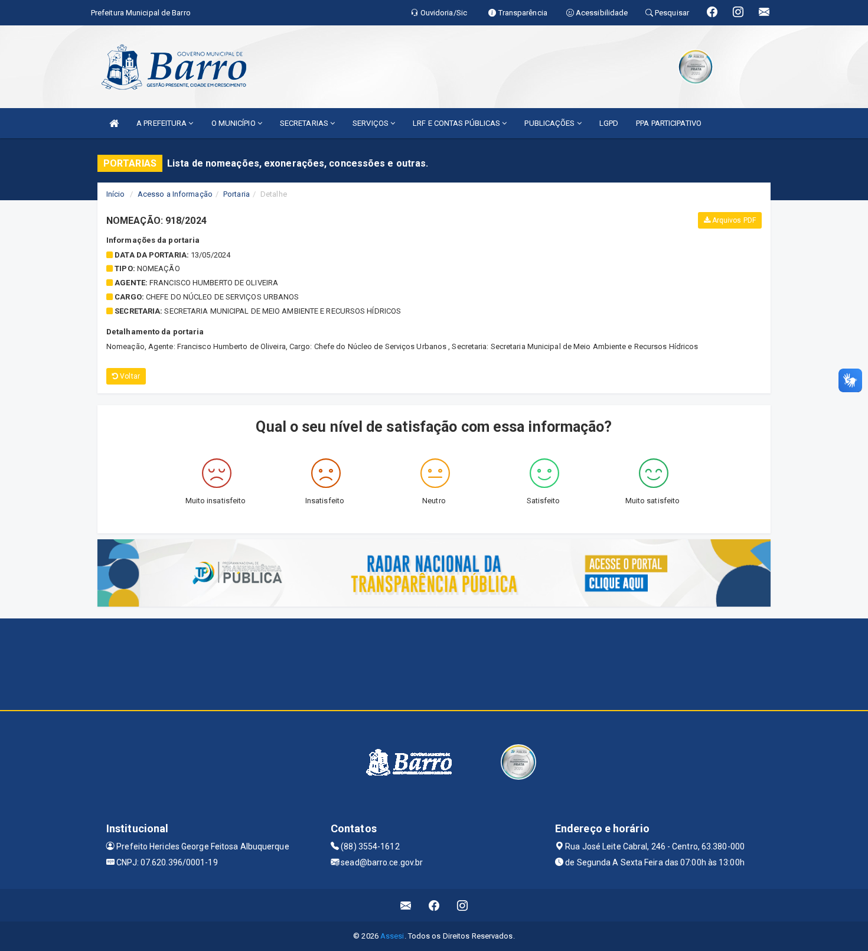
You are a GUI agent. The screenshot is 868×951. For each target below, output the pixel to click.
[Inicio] (114, 123)
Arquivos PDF (733, 220)
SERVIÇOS (371, 123)
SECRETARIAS (305, 123)
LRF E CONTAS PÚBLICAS (457, 123)
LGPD (608, 123)
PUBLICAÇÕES (550, 123)
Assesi (392, 936)
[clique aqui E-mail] (406, 905)
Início (115, 194)
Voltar (129, 376)
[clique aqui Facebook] (434, 905)
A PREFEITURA (162, 123)
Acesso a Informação (175, 194)
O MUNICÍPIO (234, 123)
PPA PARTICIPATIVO (668, 123)
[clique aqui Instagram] (462, 905)
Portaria (236, 194)
